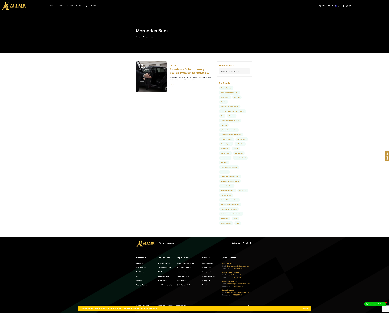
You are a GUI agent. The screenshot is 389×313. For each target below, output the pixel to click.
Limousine (224, 172)
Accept (306, 308)
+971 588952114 (237, 295)
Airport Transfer (226, 88)
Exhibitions (224, 148)
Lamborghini (225, 158)
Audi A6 (237, 97)
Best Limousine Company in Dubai (232, 111)
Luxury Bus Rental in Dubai (230, 176)
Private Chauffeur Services (230, 204)
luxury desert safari (227, 190)
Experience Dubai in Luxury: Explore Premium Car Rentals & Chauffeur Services (189, 72)
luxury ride (242, 190)
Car (222, 116)
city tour (224, 125)
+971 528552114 (237, 269)
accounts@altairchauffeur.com (238, 284)
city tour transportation (229, 130)
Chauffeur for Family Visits (230, 120)
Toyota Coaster (226, 223)
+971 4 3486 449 (327, 6)
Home (138, 37)
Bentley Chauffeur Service (229, 107)
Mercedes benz (226, 195)
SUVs (235, 218)
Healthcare (239, 153)
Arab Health (225, 97)
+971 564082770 (237, 286)
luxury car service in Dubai (230, 181)
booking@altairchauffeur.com (238, 266)
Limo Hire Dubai (240, 158)
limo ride (224, 162)
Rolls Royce (224, 218)
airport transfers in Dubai (229, 93)
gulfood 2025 (225, 153)
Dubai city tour (226, 144)
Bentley (223, 102)
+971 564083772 (237, 277)
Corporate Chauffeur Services (231, 134)
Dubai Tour (240, 144)
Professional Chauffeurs (229, 209)
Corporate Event (226, 139)
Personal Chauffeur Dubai (229, 200)
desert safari (241, 139)
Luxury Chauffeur (226, 186)
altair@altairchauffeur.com (237, 275)
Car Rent (173, 65)
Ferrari (236, 148)
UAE (237, 223)
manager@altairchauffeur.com (238, 293)
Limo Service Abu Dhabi (229, 167)
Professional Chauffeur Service (231, 214)
